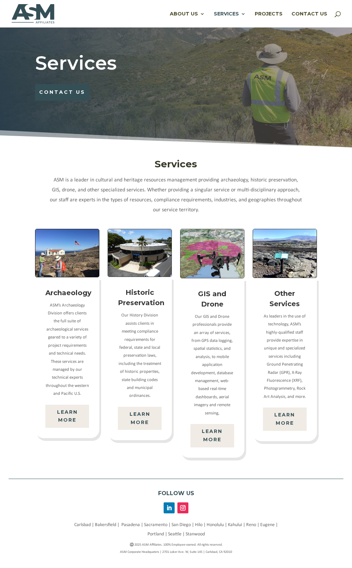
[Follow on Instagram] (182, 507)
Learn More (67, 416)
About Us (184, 14)
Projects (269, 14)
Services (226, 14)
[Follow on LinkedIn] (169, 507)
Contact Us (309, 14)
